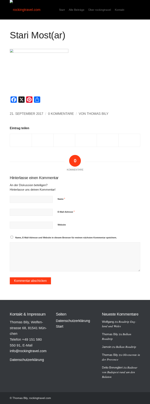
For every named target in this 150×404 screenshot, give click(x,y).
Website (62, 225)
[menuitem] (62, 9)
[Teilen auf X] (42, 140)
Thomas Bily (97, 114)
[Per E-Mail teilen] (129, 140)
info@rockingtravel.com (28, 351)
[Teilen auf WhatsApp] (64, 140)
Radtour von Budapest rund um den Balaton (119, 372)
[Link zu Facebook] (137, 9)
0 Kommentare (61, 114)
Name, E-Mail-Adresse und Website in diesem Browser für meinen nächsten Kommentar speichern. (66, 237)
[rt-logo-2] (25, 9)
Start (59, 326)
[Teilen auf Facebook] (21, 140)
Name (61, 198)
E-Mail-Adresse (66, 211)
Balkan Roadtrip (126, 347)
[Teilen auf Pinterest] (86, 140)
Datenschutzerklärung (27, 360)
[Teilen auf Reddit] (107, 140)
